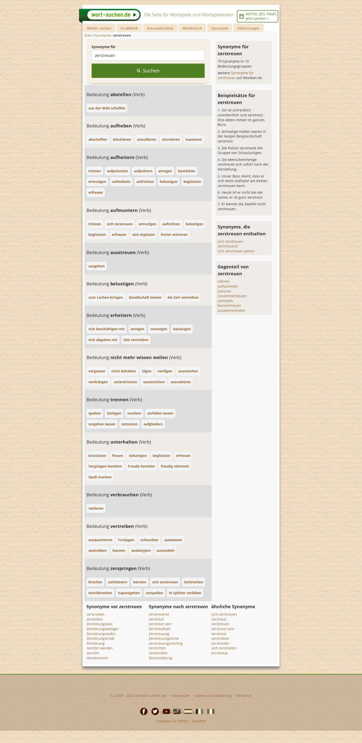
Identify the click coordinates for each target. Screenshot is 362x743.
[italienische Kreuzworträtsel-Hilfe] (209, 711)
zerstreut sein (160, 624)
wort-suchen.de (153, 695)
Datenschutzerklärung (213, 695)
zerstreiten (95, 614)
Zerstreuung (159, 633)
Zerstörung (95, 643)
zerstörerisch (97, 658)
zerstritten (157, 648)
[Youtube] (165, 711)
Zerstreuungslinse (164, 638)
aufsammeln (228, 286)
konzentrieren (229, 305)
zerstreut (156, 619)
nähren (224, 281)
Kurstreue (219, 653)
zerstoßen (94, 619)
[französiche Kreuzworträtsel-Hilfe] (198, 711)
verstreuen (220, 624)
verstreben (220, 638)
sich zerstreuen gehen (236, 251)
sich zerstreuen (230, 241)
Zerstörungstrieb (100, 638)
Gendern (199, 721)
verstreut (218, 633)
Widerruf (244, 695)
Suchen (151, 70)
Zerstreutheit (159, 628)
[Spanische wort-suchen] (186, 711)
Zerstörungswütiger (102, 628)
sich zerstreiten (224, 648)
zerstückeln (158, 653)
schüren (224, 291)
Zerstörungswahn (100, 633)
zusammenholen (231, 310)
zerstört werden (99, 648)
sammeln (225, 300)
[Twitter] (153, 711)
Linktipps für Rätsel (172, 721)
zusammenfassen (232, 296)
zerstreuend (228, 246)
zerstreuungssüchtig (166, 643)
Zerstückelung (160, 658)
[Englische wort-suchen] (175, 711)
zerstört (92, 653)
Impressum (180, 695)
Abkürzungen (248, 28)
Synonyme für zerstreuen (236, 75)
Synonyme (219, 28)
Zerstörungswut (99, 624)
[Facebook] (142, 711)
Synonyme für (103, 46)
